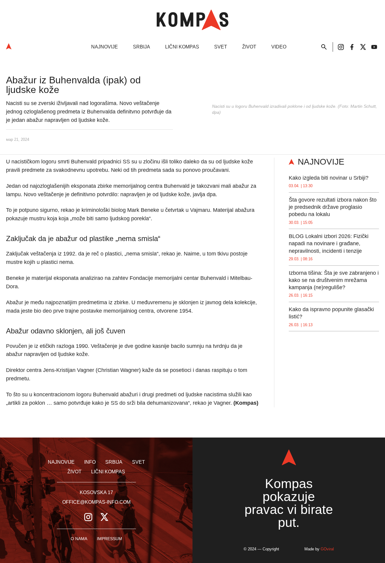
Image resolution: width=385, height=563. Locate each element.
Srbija (141, 46)
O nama (79, 538)
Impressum (109, 538)
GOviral (327, 549)
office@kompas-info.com (96, 502)
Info (90, 462)
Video (278, 46)
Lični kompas (182, 46)
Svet (220, 46)
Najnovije (104, 46)
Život (249, 46)
